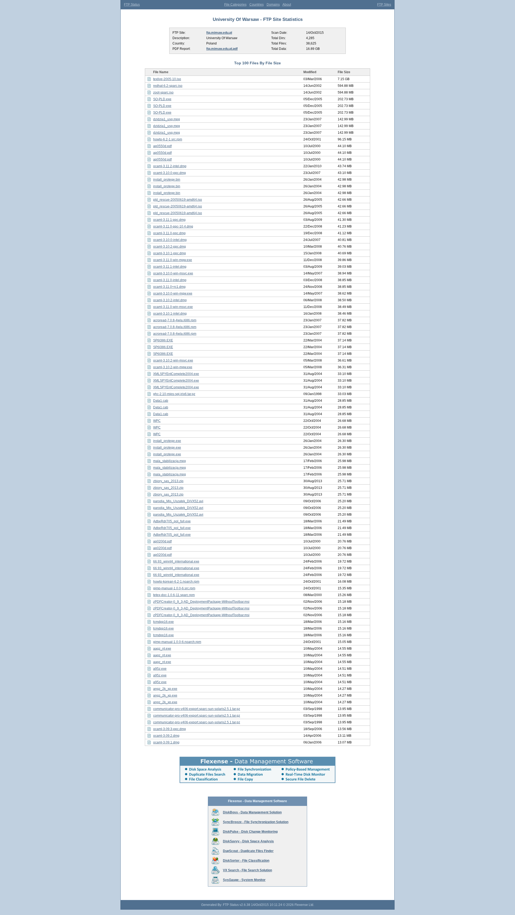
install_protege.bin (166, 179)
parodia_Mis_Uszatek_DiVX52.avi (178, 501)
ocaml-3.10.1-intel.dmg (170, 313)
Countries (256, 4)
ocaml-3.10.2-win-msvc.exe (173, 360)
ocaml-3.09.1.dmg (166, 742)
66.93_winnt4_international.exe (176, 561)
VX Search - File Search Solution (247, 870)
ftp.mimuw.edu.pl (219, 33)
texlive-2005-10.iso (167, 79)
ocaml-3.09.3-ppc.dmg (169, 729)
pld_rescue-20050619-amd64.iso (177, 200)
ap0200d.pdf (162, 541)
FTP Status (132, 4)
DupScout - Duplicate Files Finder (248, 851)
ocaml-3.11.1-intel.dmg (169, 267)
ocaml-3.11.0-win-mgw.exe (172, 260)
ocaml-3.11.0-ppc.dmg (169, 233)
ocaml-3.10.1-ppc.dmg (169, 253)
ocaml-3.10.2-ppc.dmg (169, 246)
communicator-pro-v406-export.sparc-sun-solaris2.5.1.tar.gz (196, 709)
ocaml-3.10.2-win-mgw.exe (172, 367)
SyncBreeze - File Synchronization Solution (255, 822)
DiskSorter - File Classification (246, 860)
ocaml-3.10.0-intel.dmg (170, 240)
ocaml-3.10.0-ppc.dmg (169, 173)
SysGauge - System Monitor (244, 880)
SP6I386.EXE (163, 340)
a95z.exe (160, 669)
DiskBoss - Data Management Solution (252, 812)
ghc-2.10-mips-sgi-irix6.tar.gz (174, 394)
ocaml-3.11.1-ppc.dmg (169, 220)
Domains (273, 4)
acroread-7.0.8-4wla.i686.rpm (174, 320)
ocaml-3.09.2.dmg (166, 736)
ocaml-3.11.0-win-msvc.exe (173, 307)
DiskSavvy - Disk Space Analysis (248, 841)
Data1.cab (160, 401)
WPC (157, 421)
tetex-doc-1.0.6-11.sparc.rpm (174, 595)
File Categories (235, 4)
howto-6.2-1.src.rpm (167, 139)
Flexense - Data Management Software (257, 801)
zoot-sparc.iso (163, 92)
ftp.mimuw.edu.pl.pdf (222, 49)
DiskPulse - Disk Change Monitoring (250, 832)
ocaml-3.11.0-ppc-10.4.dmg (173, 226)
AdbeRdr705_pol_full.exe (172, 521)
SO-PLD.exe (162, 99)
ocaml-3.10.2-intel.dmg (170, 300)
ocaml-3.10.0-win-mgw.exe (172, 293)
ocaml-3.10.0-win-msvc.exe (173, 273)
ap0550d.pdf (162, 146)
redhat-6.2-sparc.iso (167, 86)
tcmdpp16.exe (163, 622)
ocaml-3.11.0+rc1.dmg (169, 287)
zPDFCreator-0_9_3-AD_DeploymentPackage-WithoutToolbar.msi (201, 602)
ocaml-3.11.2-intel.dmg (169, 166)
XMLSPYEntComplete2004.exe (176, 374)
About (286, 4)
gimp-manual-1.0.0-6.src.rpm (174, 588)
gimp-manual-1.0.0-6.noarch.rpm (177, 642)
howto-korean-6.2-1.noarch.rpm (176, 581)
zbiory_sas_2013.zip (168, 481)
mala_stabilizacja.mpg (169, 461)
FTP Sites (384, 4)
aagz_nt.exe (162, 648)
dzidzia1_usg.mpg (166, 119)
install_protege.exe (167, 441)
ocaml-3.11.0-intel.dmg (169, 280)
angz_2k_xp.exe (165, 689)
